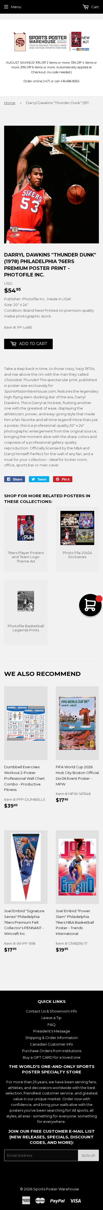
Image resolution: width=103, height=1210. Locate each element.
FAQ (51, 1024)
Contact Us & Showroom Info (51, 1011)
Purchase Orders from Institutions (51, 1051)
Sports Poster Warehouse (56, 1189)
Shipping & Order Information (51, 1037)
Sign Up (88, 1155)
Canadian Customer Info (51, 1044)
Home (9, 103)
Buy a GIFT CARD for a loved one (51, 1057)
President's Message (51, 1031)
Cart (94, 7)
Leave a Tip (51, 1017)
